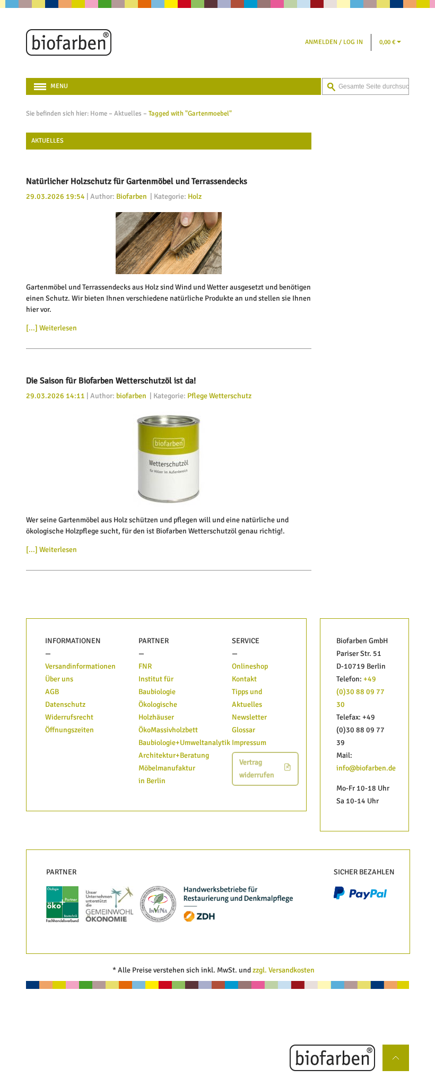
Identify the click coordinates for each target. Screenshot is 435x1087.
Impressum (249, 742)
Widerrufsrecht (69, 717)
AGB (52, 691)
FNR (145, 666)
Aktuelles (128, 113)
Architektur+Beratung (173, 755)
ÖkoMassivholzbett (168, 729)
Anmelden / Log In (334, 42)
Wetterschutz (230, 395)
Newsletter (249, 717)
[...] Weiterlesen (51, 327)
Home (98, 113)
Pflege (197, 395)
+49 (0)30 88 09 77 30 (360, 691)
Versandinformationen (80, 666)
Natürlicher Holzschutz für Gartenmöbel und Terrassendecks (136, 181)
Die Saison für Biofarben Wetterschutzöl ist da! (111, 380)
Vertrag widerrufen (256, 768)
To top (399, 1050)
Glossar (243, 729)
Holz (195, 196)
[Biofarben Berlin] (69, 42)
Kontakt (244, 678)
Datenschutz (65, 704)
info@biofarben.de (366, 768)
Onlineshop (250, 666)
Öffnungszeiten (69, 729)
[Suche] (331, 87)
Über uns (59, 678)
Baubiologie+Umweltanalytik (184, 742)
